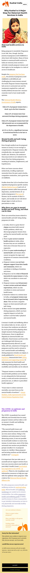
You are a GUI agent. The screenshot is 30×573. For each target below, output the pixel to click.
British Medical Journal (9, 187)
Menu (25, 4)
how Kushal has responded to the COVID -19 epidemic (14, 469)
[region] (15, 552)
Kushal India (16, 3)
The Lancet (19, 194)
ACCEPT (15, 565)
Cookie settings (15, 570)
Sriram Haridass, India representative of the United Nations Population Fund (14, 395)
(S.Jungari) (15, 455)
